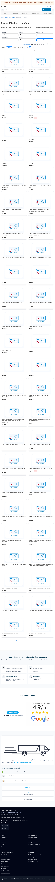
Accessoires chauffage (6, 857)
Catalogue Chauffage (32, 837)
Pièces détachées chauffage (7, 852)
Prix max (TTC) (5, 37)
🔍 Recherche (46, 9)
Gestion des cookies (32, 859)
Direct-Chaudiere (6, 7)
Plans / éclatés (25, 13)
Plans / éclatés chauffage (6, 854)
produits (26, 44)
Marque (21, 32)
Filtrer (44, 39)
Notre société (31, 852)
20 (27, 47)
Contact (2, 844)
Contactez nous (36, 682)
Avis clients (3, 846)
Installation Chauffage (47, 13)
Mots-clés (4, 32)
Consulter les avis (13, 712)
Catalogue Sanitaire (32, 839)
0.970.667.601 (5, 825)
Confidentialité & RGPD (33, 861)
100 (33, 47)
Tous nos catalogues (32, 835)
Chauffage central (5, 870)
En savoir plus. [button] (5, 879)
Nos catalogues (35, 13)
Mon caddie (3, 837)
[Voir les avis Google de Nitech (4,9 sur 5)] (40, 714)
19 (45, 50)
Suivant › (38, 641)
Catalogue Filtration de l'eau (34, 844)
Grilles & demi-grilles (5, 859)
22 (51, 50)
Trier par (21, 37)
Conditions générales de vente (34, 854)
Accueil (4, 13)
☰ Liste (14, 47)
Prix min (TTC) (39, 32)
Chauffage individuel (5, 873)
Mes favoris (3, 839)
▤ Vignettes (9, 47)
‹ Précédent (17, 641)
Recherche (3, 842)
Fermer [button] (50, 879)
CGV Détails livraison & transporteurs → (23, 762)
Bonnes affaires (4, 861)
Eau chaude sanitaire (5, 866)
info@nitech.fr (5, 828)
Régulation (3, 868)
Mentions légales (31, 857)
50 (30, 47)
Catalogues (7, 17)
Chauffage (13, 17)
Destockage (3, 863)
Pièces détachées (14, 13)
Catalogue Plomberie (32, 842)
